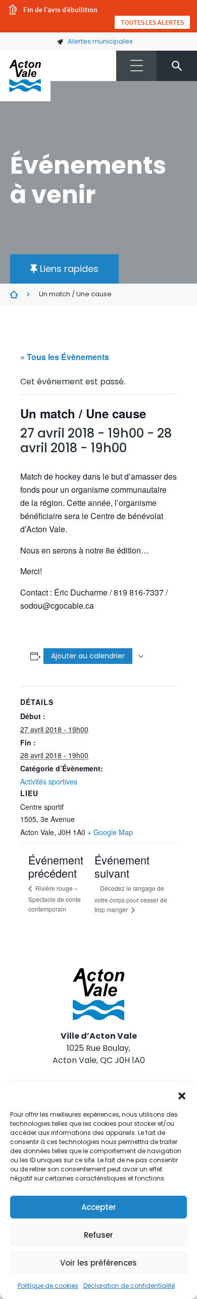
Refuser (98, 1235)
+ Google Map (110, 832)
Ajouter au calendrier (88, 656)
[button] (182, 1095)
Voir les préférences (98, 1262)
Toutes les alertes (152, 22)
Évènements (14, 295)
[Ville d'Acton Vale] (25, 76)
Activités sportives (48, 781)
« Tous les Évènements (64, 357)
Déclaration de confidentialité (129, 1285)
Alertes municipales (100, 41)
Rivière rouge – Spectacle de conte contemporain (54, 898)
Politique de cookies (48, 1285)
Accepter (98, 1207)
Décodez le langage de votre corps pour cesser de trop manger (130, 899)
